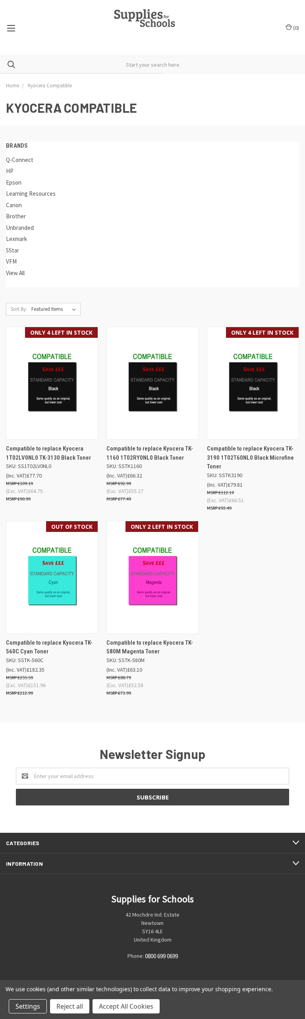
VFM (11, 261)
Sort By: (19, 309)
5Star (12, 250)
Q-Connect (19, 160)
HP (10, 171)
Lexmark (16, 239)
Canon (14, 205)
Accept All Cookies (126, 1006)
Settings (27, 1006)
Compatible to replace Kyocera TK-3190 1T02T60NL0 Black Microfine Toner (250, 457)
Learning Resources (31, 193)
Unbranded (20, 227)
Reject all (69, 1006)
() (295, 27)
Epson (13, 182)
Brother (16, 216)
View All (15, 273)
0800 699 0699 (161, 956)
